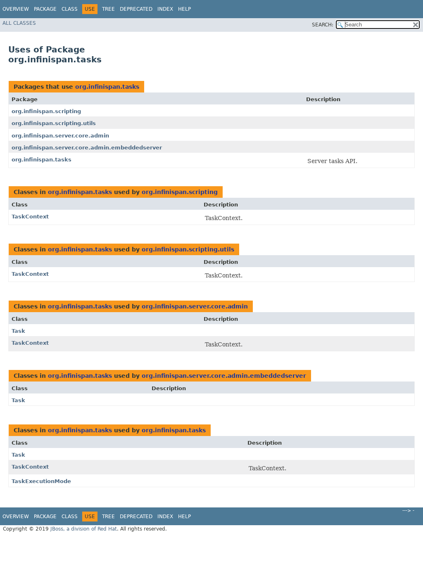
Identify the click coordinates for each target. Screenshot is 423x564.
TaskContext (30, 216)
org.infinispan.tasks (107, 86)
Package (45, 9)
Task (18, 331)
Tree (108, 9)
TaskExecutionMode (41, 481)
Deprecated (136, 9)
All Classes (19, 23)
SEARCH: (322, 25)
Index (165, 9)
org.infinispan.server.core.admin (60, 136)
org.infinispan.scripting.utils (54, 123)
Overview (15, 9)
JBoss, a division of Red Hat (83, 529)
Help (184, 9)
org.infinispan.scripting (46, 111)
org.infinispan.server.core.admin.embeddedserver (87, 148)
